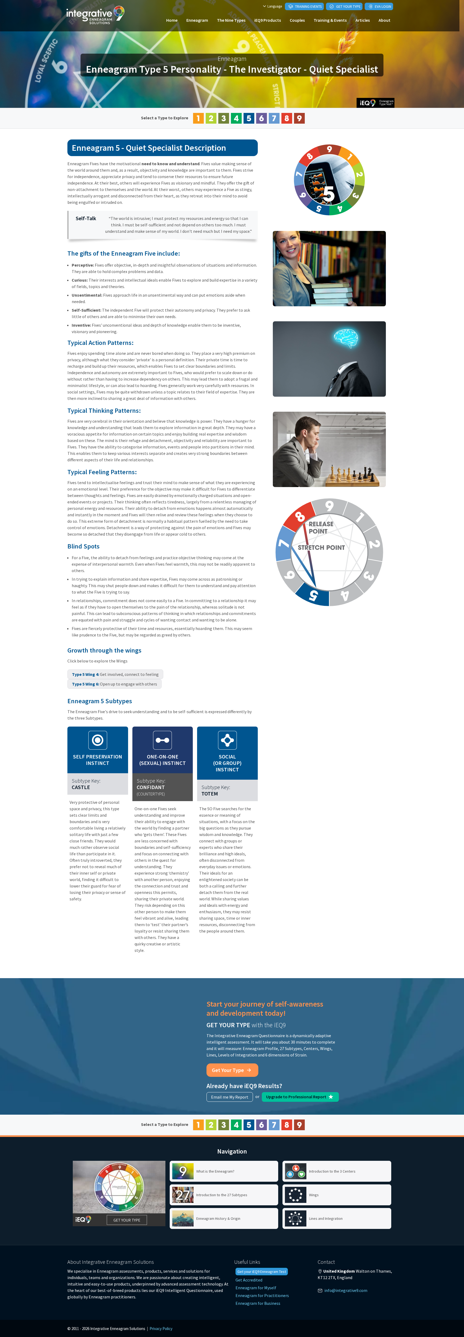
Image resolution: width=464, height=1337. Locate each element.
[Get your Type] (119, 1193)
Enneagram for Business (257, 1303)
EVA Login (382, 6)
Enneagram (197, 20)
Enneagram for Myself (255, 1287)
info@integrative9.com (345, 1290)
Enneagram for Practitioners (262, 1295)
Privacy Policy (161, 1328)
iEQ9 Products (267, 20)
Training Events (308, 6)
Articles (363, 20)
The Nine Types (231, 20)
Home (171, 20)
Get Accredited (248, 1280)
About (384, 20)
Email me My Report (229, 1097)
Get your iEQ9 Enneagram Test (261, 1271)
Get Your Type (348, 6)
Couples (297, 20)
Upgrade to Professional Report (296, 1096)
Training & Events (330, 20)
